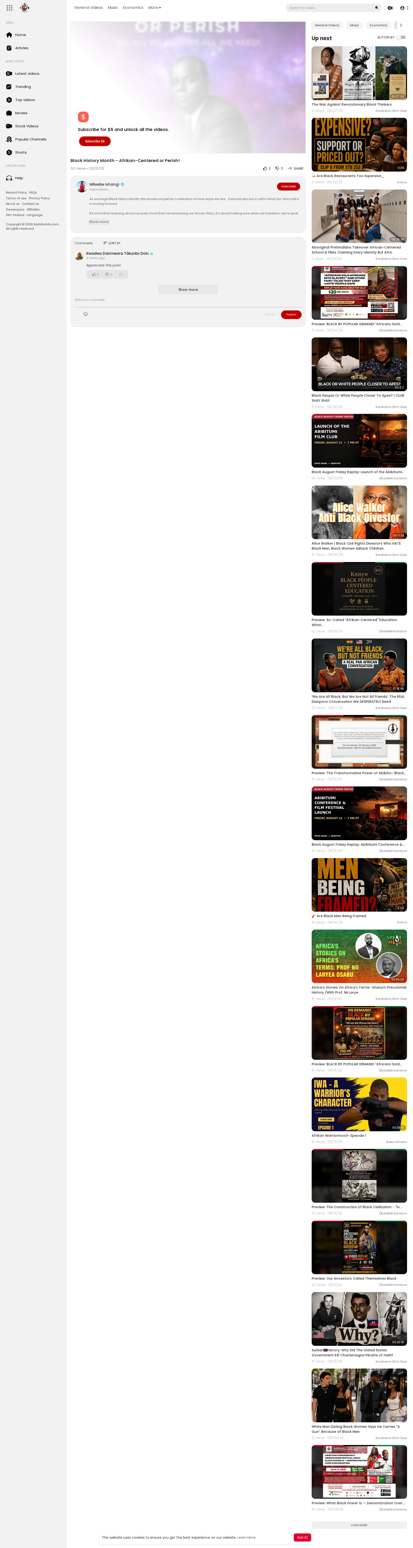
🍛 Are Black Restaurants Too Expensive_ (348, 175)
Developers (15, 209)
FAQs (33, 192)
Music (113, 7)
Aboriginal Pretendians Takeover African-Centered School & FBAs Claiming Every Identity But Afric (356, 250)
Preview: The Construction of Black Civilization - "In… (357, 1207)
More (153, 7)
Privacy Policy (39, 198)
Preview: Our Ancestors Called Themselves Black (354, 1278)
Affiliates (33, 209)
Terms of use (16, 198)
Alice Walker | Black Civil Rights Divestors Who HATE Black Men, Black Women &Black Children (356, 546)
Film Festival (15, 215)
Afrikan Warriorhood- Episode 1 (339, 1135)
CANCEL (269, 314)
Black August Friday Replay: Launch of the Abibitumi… (358, 472)
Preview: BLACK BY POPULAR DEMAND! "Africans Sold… (357, 324)
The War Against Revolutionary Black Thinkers (352, 104)
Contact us (30, 204)
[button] (404, 8)
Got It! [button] (302, 1537)
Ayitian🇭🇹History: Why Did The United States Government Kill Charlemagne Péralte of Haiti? (352, 1353)
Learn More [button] (246, 1537)
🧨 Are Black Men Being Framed (339, 916)
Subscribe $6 (95, 141)
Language (35, 215)
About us (13, 204)
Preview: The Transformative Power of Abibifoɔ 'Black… (359, 773)
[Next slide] (401, 25)
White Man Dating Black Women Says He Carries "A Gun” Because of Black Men (356, 1429)
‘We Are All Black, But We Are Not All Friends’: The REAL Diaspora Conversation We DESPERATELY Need (358, 699)
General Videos (88, 7)
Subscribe (288, 186)
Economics (133, 7)
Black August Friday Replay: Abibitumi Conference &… (358, 844)
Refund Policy (16, 192)
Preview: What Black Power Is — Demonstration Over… (358, 1503)
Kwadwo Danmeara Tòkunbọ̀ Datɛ (117, 253)
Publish (291, 314)
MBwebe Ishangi (104, 184)
